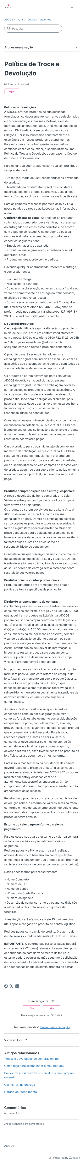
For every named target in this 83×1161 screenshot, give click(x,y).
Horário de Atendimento (20, 1092)
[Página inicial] (7, 6)
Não (51, 1008)
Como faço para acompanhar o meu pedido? (34, 1066)
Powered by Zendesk (66, 1157)
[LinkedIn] (17, 986)
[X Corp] (11, 986)
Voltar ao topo (14, 1040)
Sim (32, 1008)
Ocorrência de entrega (19, 1085)
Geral (20, 19)
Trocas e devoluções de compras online (31, 1058)
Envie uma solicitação (55, 1027)
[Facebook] (6, 986)
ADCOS (8, 19)
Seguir (11, 91)
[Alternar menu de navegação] (72, 7)
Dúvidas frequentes (39, 19)
